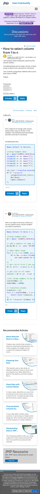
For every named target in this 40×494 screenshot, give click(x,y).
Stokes (9, 56)
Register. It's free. (26, 23)
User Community (21, 3)
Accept (35, 491)
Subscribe (11, 460)
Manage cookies (18, 491)
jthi (13, 119)
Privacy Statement (17, 477)
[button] (1, 48)
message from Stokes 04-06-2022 (23, 122)
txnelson (15, 213)
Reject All (28, 491)
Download (9, 14)
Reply (22, 98)
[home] (5, 3)
